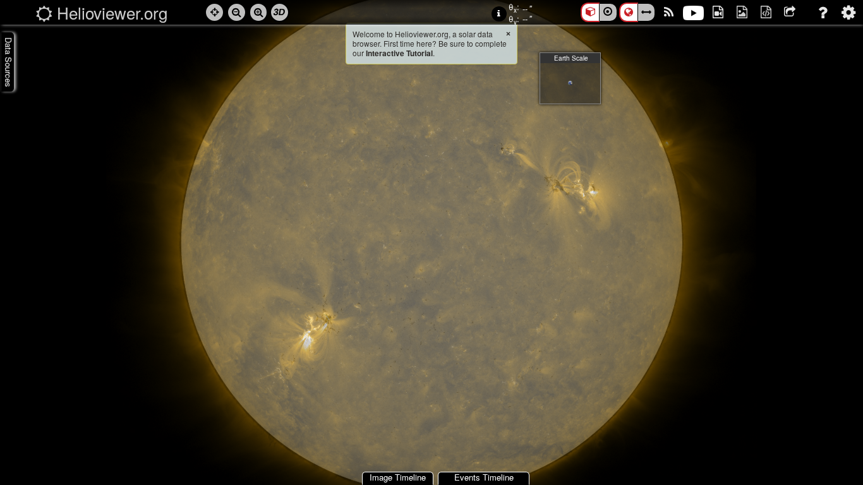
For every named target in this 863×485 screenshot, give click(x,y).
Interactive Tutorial (399, 53)
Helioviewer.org (112, 12)
